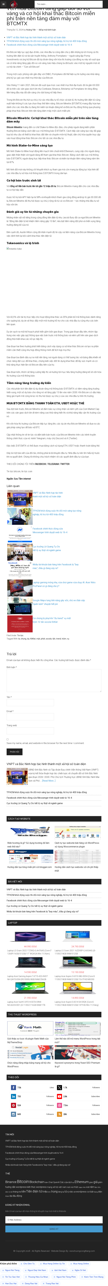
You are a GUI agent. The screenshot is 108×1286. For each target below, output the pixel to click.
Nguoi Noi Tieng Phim (65, 1277)
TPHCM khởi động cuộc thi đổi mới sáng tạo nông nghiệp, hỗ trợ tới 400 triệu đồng (47, 41)
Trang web (12, 725)
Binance (10, 1182)
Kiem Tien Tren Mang (92, 1277)
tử (66, 1191)
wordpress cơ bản (85, 1191)
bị (19, 639)
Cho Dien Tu (28, 1263)
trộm (64, 639)
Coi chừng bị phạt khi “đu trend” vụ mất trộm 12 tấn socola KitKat (52, 620)
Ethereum (82, 1182)
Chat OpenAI (54, 1182)
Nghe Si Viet (79, 1270)
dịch (70, 1182)
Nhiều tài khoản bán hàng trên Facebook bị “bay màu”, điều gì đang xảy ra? (56, 566)
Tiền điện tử (34, 1191)
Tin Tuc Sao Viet (11, 1277)
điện (100, 1191)
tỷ (68, 1192)
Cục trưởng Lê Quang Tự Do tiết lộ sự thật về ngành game (47, 548)
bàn (46, 1182)
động (19, 1195)
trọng (54, 1191)
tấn (53, 639)
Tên (9, 697)
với (74, 1192)
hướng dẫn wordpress (15, 1187)
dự (28, 639)
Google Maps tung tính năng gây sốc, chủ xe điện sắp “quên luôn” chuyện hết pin (59, 602)
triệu (44, 1191)
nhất (87, 1187)
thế (20, 1192)
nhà (84, 1187)
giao (91, 1182)
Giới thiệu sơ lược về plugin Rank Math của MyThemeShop (28, 1040)
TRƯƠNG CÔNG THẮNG (14, 4)
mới (71, 1187)
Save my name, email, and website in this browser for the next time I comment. (45, 743)
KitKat (33, 639)
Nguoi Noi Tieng (11, 1270)
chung (23, 639)
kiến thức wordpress (37, 1187)
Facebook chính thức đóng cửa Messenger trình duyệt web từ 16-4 (39, 44)
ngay (80, 1187)
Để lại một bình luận (47, 30)
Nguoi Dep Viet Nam (35, 1270)
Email (10, 711)
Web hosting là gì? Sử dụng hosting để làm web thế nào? (28, 845)
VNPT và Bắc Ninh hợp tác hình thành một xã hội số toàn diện (36, 37)
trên (49, 1192)
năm (92, 1187)
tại (63, 1192)
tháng (15, 1191)
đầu (14, 1196)
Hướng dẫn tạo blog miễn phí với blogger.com (29, 867)
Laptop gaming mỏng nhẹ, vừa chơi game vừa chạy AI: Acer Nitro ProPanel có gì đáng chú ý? (64, 584)
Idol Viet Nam (59, 1270)
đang (96, 1192)
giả (95, 1182)
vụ (68, 639)
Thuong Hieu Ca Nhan (36, 1277)
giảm (100, 1182)
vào (71, 1191)
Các (62, 1182)
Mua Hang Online (80, 1263)
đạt (10, 1196)
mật (38, 639)
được (7, 1196)
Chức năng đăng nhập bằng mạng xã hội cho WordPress (29, 1064)
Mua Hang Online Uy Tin (52, 1263)
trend (58, 639)
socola (49, 639)
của (66, 1182)
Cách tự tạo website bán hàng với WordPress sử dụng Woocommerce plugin (77, 845)
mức (76, 1187)
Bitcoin (23, 1181)
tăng (60, 1192)
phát (43, 639)
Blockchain (36, 1182)
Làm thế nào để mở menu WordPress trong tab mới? (77, 1040)
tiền (24, 1191)
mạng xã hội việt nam (57, 1187)
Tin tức (20, 635)
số (12, 1192)
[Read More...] (48, 780)
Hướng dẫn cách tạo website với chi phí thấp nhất (76, 869)
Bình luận (12, 667)
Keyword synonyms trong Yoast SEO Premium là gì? (77, 1064)
